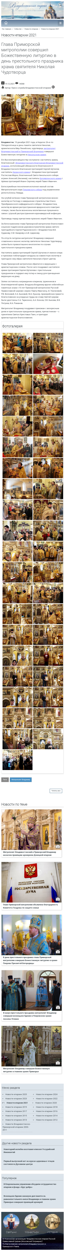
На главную (6, 29)
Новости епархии (31, 29)
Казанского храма (21, 172)
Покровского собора (32, 189)
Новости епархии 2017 (16, 1111)
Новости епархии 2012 (46, 1120)
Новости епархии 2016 (46, 1111)
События (17, 29)
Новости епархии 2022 (46, 1098)
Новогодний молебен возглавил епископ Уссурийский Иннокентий (29, 1150)
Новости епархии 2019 (16, 1107)
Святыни (11, 1232)
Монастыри (32, 1232)
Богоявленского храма (50, 178)
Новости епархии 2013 (16, 1120)
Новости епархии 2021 (50, 29)
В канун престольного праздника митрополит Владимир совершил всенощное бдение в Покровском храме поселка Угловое (29, 1016)
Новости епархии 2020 (46, 1103)
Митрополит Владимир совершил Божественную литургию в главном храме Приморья (26, 1070)
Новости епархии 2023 (16, 1098)
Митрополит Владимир (21, 780)
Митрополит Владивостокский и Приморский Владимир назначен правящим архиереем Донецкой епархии (29, 853)
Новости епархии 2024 (46, 1094)
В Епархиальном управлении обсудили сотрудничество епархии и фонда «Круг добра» (30, 1185)
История (52, 1232)
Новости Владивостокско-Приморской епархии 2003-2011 (16, 1127)
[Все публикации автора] (53, 88)
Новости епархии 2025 (16, 1094)
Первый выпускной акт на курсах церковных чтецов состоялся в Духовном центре (29, 1162)
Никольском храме (37, 154)
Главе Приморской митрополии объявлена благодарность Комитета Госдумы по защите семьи (30, 906)
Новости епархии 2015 (16, 1115)
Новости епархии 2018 (46, 1107)
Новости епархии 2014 (46, 1115)
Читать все (55, 791)
